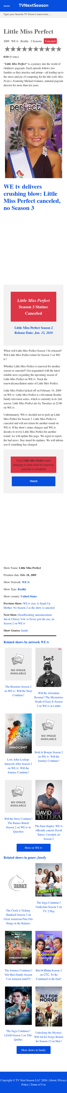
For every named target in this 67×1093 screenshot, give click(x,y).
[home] (33, 6)
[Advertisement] (33, 248)
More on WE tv (33, 847)
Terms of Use (38, 1084)
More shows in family (33, 1050)
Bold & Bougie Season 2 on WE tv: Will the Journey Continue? (49, 756)
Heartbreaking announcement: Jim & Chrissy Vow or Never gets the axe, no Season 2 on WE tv (29, 619)
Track (34, 481)
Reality (22, 589)
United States (29, 596)
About (52, 1080)
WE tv (26, 582)
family (24, 630)
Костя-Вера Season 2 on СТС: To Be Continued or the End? (49, 974)
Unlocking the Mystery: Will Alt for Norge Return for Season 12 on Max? (48, 1037)
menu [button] (7, 5)
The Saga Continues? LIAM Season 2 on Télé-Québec (18, 1035)
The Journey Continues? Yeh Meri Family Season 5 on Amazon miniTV (18, 974)
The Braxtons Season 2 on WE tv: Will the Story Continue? (18, 691)
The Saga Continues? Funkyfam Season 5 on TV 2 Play (49, 907)
